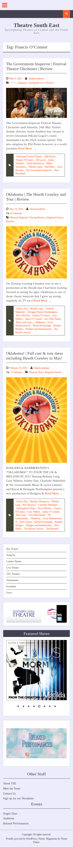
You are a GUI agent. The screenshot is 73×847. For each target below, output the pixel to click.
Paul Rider (50, 166)
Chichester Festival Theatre (29, 156)
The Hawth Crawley (34, 528)
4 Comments (16, 213)
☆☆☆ (13, 82)
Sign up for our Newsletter (18, 798)
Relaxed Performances (16, 823)
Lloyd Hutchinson (35, 163)
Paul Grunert (25, 521)
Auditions (8, 818)
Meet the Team (11, 788)
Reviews (50, 82)
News (41, 372)
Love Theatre (12, 567)
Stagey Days (10, 813)
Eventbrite (11, 586)
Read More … (27, 148)
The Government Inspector (39, 170)
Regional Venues (55, 217)
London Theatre (13, 561)
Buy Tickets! (12, 549)
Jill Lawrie (41, 160)
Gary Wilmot (33, 511)
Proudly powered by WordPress (21, 838)
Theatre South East (36, 25)
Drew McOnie (23, 315)
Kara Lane (21, 515)
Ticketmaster (12, 580)
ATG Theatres (13, 574)
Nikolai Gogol (35, 166)
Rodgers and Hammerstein (39, 329)
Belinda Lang (36, 308)
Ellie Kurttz (49, 156)
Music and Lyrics (24, 322)
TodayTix (10, 555)
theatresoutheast (36, 78)
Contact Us (9, 793)
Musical (14, 217)
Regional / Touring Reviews (31, 82)
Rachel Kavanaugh (42, 325)
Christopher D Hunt (25, 508)
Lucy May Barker (52, 318)
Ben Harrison (29, 504)
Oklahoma (40, 322)
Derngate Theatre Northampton (42, 312)
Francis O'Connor (24, 160)
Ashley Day (22, 308)
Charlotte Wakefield (47, 504)
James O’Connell (33, 318)
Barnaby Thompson (39, 501)
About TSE (9, 783)
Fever (9, 592)
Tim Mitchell (52, 528)
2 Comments (16, 372)
